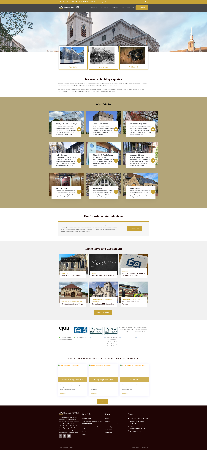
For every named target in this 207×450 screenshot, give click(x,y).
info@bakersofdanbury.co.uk (98, 2)
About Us (94, 7)
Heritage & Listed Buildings (66, 124)
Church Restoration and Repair (113, 424)
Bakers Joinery (108, 429)
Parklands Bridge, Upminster (72, 380)
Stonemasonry (98, 188)
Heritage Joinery (62, 188)
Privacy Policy (136, 447)
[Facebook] (143, 2)
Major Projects (61, 155)
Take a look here (134, 228)
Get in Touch (142, 7)
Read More (63, 393)
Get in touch (133, 67)
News (122, 7)
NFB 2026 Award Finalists (71, 276)
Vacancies (84, 431)
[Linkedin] (145, 2)
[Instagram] (147, 2)
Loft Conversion (134, 380)
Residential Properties (138, 124)
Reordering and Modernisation (103, 304)
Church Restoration (100, 124)
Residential (107, 421)
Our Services (104, 7)
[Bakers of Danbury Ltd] (69, 7)
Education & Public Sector (103, 155)
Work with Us (135, 188)
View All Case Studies (103, 312)
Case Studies (115, 7)
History (83, 434)
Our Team (84, 429)
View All (103, 401)
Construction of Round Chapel (72, 304)
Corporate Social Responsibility (90, 426)
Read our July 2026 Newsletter (103, 276)
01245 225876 (84, 2)
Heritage (107, 418)
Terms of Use (145, 447)
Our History (103, 67)
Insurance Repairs (109, 427)
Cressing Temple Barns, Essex (103, 380)
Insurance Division (137, 155)
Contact (128, 7)
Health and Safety (86, 418)
